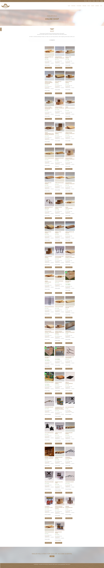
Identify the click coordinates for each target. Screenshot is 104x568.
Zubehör (92, 5)
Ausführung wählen (48, 67)
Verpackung (73, 5)
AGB (53, 564)
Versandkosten (47, 87)
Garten (88, 5)
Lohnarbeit (97, 5)
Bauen (69, 5)
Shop (101, 5)
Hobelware (84, 5)
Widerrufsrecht (68, 564)
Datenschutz (50, 564)
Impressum (46, 564)
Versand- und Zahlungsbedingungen (60, 564)
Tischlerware (79, 5)
